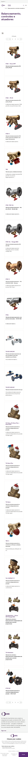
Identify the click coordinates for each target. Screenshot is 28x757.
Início (6, 8)
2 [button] (12, 39)
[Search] (23, 5)
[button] (7, 39)
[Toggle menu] (26, 5)
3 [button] (15, 39)
